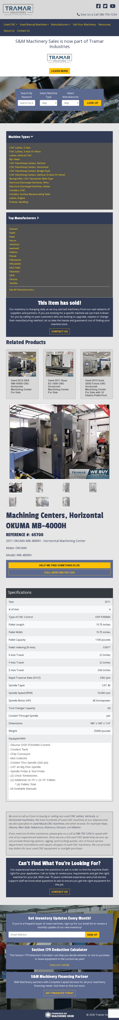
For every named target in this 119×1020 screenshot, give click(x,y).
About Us (9, 30)
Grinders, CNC (17, 190)
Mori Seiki (14, 267)
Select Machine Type (48, 95)
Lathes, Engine (17, 198)
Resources (105, 24)
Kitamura (49, 827)
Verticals (90, 816)
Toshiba (13, 283)
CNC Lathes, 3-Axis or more (25, 151)
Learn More (59, 71)
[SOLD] (59, 441)
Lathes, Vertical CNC (20, 155)
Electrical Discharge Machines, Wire (29, 182)
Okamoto (14, 271)
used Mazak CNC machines (48, 823)
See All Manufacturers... (22, 289)
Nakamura (37, 827)
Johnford (14, 244)
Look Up (92, 103)
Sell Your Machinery (84, 24)
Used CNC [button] (9, 24)
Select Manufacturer (70, 95)
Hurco (12, 240)
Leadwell (14, 248)
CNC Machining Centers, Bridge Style (29, 171)
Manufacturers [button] (60, 24)
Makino (13, 252)
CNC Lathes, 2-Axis (20, 147)
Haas (12, 236)
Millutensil (15, 260)
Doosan (13, 229)
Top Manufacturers (23, 218)
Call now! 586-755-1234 (59, 572)
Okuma (13, 279)
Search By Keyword (26, 95)
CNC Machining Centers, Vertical (27, 163)
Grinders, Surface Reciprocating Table (29, 194)
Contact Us (23, 30)
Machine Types (20, 137)
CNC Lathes (77, 816)
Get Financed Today (60, 993)
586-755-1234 (108, 14)
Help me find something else (59, 565)
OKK (12, 275)
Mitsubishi (15, 264)
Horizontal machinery (21, 820)
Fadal (12, 233)
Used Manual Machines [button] (33, 24)
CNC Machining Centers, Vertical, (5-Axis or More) (37, 175)
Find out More (59, 965)
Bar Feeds (14, 159)
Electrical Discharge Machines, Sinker (29, 186)
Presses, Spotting (18, 202)
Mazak (12, 256)
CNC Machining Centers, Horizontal (28, 167)
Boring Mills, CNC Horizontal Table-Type (31, 178)
